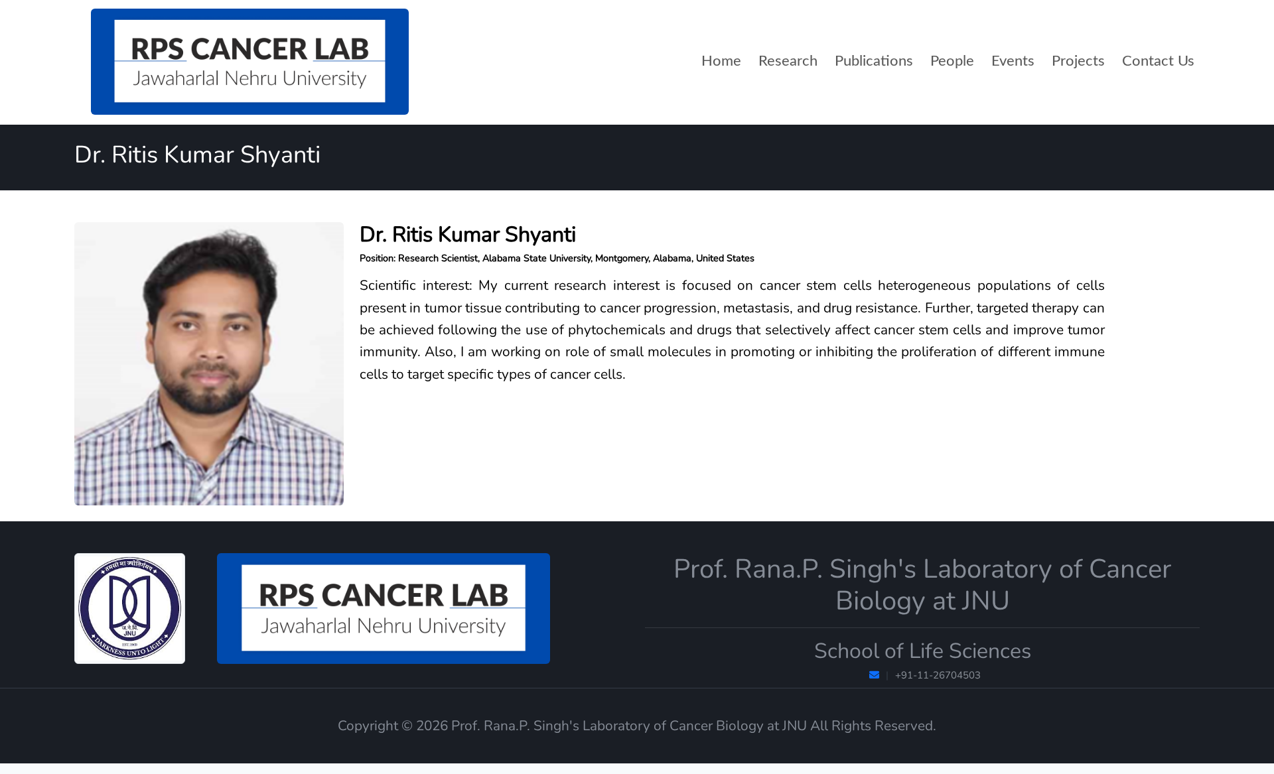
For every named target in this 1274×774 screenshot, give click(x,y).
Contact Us (1158, 61)
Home (721, 61)
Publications (874, 61)
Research (787, 61)
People (952, 61)
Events (1012, 61)
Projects (1078, 61)
